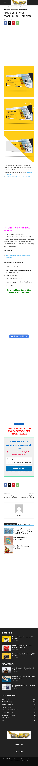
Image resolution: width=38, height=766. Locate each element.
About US (5, 759)
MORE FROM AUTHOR (24, 524)
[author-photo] (19, 513)
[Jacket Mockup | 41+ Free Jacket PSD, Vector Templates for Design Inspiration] (6, 670)
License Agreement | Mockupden (25, 759)
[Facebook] (5, 23)
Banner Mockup (20, 7)
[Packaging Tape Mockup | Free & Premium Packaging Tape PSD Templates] (8, 531)
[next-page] (8, 554)
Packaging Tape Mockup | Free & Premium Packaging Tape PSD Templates (22, 531)
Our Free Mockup (22, 9)
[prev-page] (5, 554)
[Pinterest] (13, 23)
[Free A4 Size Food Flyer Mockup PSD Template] (6, 639)
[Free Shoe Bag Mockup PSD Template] (8, 549)
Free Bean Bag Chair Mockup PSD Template (27, 497)
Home (5, 7)
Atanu (6, 19)
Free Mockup (11, 7)
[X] (9, 23)
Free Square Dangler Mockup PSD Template (10, 497)
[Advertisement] (19, 46)
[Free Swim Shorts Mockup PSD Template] (8, 540)
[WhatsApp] (17, 23)
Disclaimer (11, 760)
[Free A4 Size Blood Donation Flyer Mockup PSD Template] (6, 648)
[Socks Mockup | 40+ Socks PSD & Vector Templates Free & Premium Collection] (6, 679)
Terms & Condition (20, 760)
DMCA (27, 760)
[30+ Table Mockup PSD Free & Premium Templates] (6, 687)
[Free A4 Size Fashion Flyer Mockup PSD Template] (6, 656)
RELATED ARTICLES (10, 524)
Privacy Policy (12, 759)
